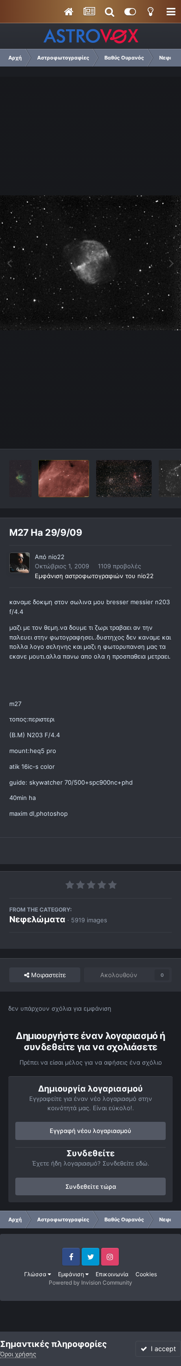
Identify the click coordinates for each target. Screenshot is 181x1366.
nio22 (56, 556)
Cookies (146, 1274)
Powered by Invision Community (90, 1282)
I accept (161, 1349)
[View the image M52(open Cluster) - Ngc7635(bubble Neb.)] (124, 478)
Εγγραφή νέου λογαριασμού (90, 1130)
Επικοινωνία (112, 1274)
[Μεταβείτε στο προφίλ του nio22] (19, 563)
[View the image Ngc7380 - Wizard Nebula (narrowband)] (20, 478)
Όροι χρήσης (18, 1354)
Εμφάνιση (71, 1274)
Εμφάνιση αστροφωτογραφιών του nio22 (94, 576)
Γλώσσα (36, 1274)
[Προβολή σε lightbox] (90, 262)
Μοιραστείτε (47, 975)
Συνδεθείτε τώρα (90, 1186)
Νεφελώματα (37, 919)
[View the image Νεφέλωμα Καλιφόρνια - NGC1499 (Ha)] (64, 478)
